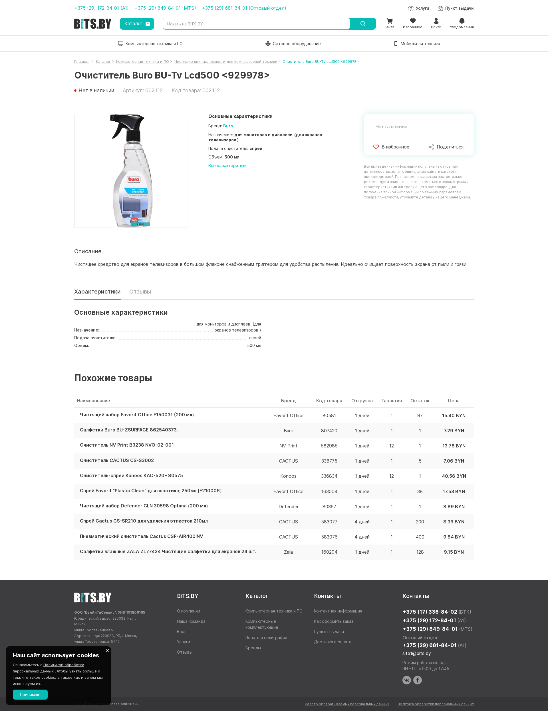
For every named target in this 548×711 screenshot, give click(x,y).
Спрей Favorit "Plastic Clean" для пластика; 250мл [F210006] (151, 490)
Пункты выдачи (329, 631)
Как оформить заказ (333, 621)
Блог (181, 631)
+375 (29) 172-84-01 (434, 620)
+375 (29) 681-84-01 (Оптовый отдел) (244, 8)
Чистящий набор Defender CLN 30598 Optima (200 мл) (144, 506)
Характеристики (97, 291)
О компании (188, 610)
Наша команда (191, 621)
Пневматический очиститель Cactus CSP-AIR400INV (141, 536)
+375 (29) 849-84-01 (437, 629)
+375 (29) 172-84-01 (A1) (101, 8)
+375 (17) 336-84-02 (436, 612)
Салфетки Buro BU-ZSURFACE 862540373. (129, 430)
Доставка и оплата (332, 641)
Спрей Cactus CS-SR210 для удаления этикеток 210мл (144, 521)
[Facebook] (417, 680)
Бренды (253, 647)
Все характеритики (227, 165)
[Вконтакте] (406, 680)
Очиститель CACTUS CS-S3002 (117, 460)
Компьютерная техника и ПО (274, 610)
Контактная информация (338, 610)
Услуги (183, 641)
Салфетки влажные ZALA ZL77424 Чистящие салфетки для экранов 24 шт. (168, 551)
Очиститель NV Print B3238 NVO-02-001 (127, 445)
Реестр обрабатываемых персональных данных (347, 704)
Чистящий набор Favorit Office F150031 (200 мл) (137, 414)
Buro (228, 125)
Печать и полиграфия (266, 637)
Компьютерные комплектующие (261, 624)
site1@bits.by (416, 653)
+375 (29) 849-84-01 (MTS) (165, 8)
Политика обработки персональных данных (436, 704)
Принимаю (30, 694)
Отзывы (140, 291)
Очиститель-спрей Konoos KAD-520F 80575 (131, 475)
